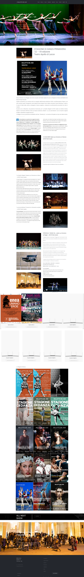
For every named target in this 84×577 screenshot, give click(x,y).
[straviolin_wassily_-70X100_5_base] (10, 330)
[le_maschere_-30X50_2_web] (74, 330)
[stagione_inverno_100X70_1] (42, 60)
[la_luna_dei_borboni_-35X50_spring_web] (31, 330)
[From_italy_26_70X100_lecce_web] (73, 293)
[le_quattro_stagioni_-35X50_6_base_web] (53, 330)
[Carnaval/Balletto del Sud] (24, 48)
